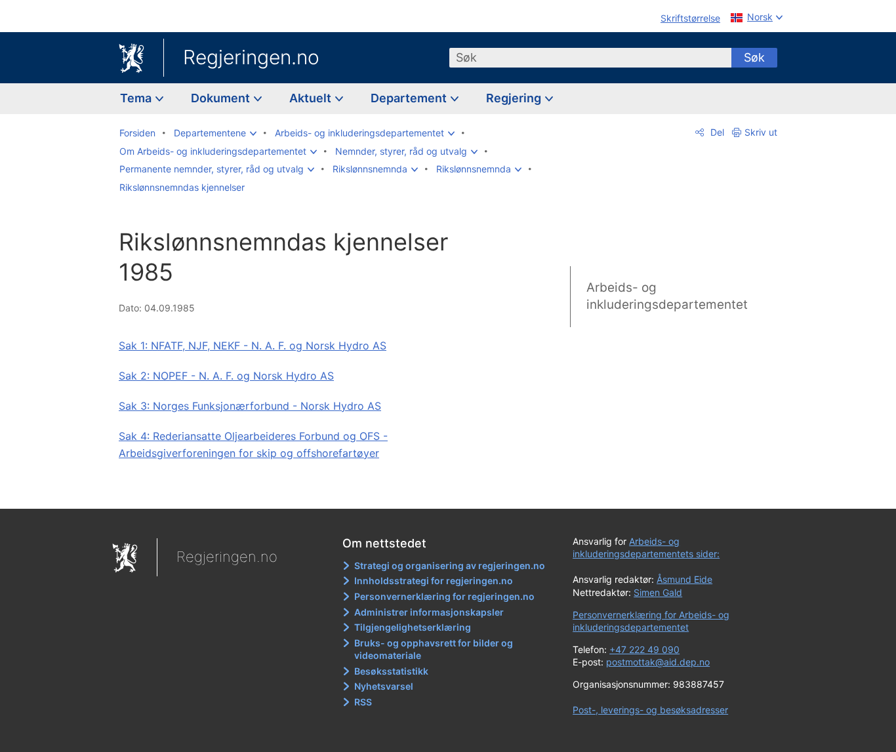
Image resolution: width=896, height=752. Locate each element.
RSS (363, 701)
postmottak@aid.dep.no (658, 661)
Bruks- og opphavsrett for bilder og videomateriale (433, 649)
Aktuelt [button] (311, 98)
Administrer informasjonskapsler (429, 612)
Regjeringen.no (251, 57)
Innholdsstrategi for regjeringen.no (433, 580)
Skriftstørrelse (690, 18)
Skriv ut (760, 132)
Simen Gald (658, 592)
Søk (754, 57)
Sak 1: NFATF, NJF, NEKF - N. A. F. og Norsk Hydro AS (252, 345)
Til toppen (309, 489)
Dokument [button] (222, 98)
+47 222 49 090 (644, 649)
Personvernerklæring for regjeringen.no (444, 596)
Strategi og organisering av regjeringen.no (449, 565)
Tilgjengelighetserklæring (412, 627)
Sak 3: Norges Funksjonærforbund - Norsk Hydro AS (250, 405)
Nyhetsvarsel (383, 686)
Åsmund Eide (684, 579)
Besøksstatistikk (391, 671)
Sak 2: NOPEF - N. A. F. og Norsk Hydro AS (226, 375)
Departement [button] (410, 98)
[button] (215, 133)
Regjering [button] (515, 98)
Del (716, 132)
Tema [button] (137, 98)
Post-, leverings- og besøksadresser (650, 709)
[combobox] (590, 58)
